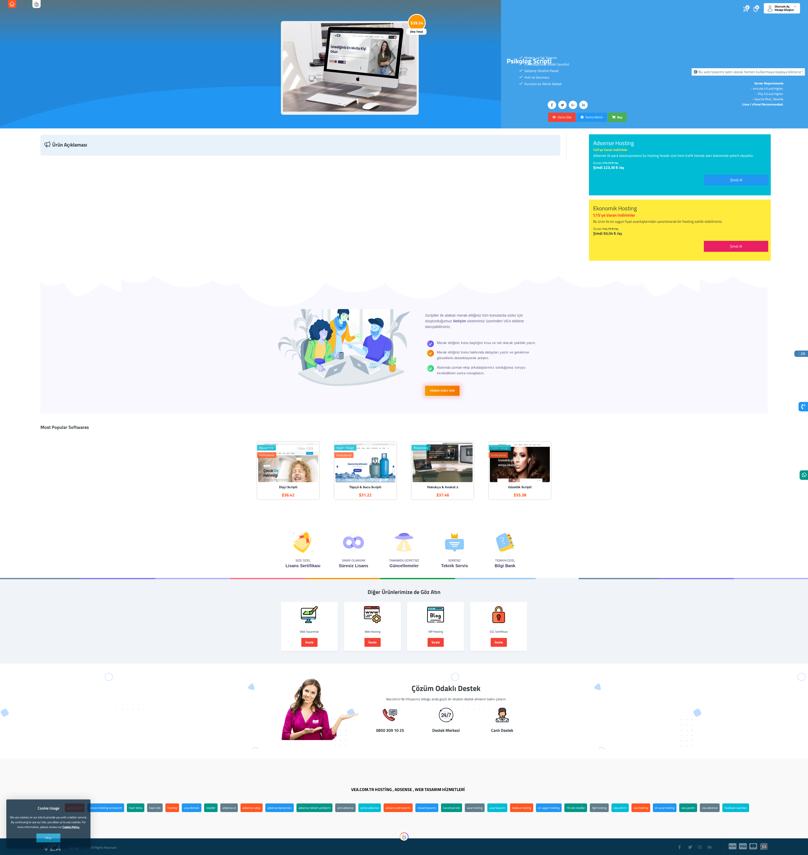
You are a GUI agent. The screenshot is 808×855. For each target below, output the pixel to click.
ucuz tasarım (497, 808)
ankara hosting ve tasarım (105, 808)
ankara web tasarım (398, 808)
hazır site (155, 808)
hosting (172, 808)
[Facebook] (681, 845)
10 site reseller (575, 808)
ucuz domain (191, 808)
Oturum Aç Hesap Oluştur (784, 8)
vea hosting (641, 808)
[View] (282, 463)
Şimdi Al (736, 180)
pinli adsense (345, 808)
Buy (619, 117)
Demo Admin (594, 117)
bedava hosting (521, 808)
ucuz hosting (474, 808)
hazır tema (135, 808)
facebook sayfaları (735, 808)
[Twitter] (691, 845)
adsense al (229, 808)
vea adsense (710, 808)
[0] (761, 10)
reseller (210, 808)
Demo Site (564, 117)
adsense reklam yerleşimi (314, 808)
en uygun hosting (548, 808)
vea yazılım (688, 808)
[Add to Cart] (294, 463)
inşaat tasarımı (426, 808)
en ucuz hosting (664, 808)
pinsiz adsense (369, 808)
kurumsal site (451, 808)
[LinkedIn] (710, 845)
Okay (48, 838)
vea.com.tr (620, 808)
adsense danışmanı (279, 808)
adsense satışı (251, 808)
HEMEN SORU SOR (442, 390)
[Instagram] (701, 845)
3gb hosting (599, 808)
